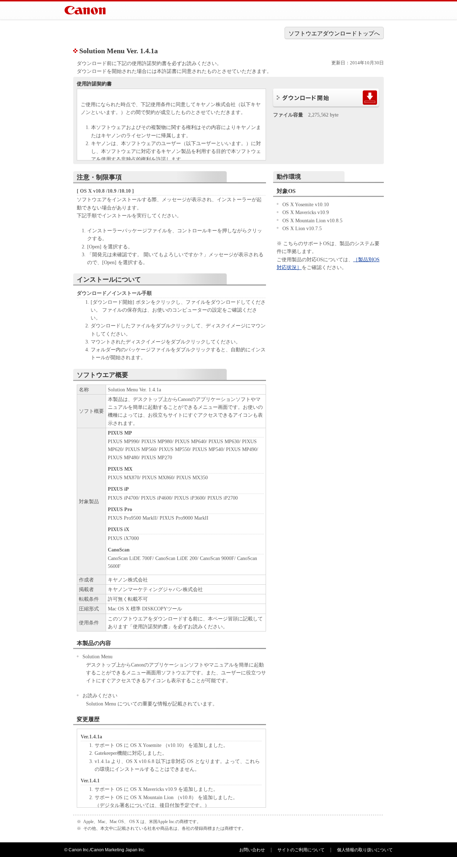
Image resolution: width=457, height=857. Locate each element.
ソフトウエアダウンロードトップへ (334, 33)
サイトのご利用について (301, 849)
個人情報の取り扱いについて (365, 849)
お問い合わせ (252, 849)
